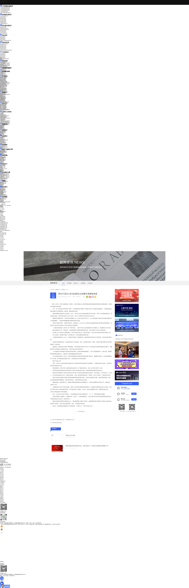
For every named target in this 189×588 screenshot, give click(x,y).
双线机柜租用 (2, 39)
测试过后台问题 (58, 422)
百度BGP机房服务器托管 (6, 50)
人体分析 (3, 114)
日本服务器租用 (3, 32)
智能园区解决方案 (3, 227)
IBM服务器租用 (3, 18)
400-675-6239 (3, 562)
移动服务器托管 (3, 46)
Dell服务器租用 (4, 16)
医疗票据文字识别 (4, 83)
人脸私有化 (2, 120)
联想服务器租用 (3, 22)
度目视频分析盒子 (3, 104)
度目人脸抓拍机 (3, 108)
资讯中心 (2, 199)
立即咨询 (134, 393)
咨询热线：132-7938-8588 (5, 205)
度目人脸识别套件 (3, 107)
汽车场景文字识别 (3, 81)
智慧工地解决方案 (4, 177)
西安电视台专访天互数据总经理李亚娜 (124, 339)
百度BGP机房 (2, 481)
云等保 (2, 138)
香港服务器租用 (4, 28)
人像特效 (2, 119)
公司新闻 (2, 198)
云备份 (1, 214)
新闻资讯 (57, 289)
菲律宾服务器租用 (4, 29)
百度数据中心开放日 (5, 201)
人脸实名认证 (3, 116)
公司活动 (90, 283)
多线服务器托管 (3, 48)
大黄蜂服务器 (3, 23)
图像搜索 (2, 126)
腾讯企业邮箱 (2, 165)
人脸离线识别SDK (4, 115)
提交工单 (2, 488)
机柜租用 (4, 35)
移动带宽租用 (2, 56)
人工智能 (2, 74)
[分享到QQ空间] (95, 297)
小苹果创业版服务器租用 (5, 7)
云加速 (1, 167)
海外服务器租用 (6, 25)
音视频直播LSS (3, 98)
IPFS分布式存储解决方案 (5, 230)
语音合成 (2, 132)
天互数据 (3, 1)
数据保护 (2, 153)
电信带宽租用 (2, 53)
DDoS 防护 (2, 69)
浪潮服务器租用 (3, 21)
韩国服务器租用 (3, 30)
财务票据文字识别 (3, 86)
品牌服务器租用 (6, 14)
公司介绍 (2, 188)
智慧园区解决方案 (4, 176)
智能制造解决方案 (3, 226)
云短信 (1, 169)
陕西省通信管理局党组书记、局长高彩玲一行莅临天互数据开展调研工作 (87, 446)
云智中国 (2, 200)
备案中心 (2, 491)
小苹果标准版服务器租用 (5, 8)
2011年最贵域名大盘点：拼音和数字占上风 (64, 419)
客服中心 (2, 487)
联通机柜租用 (2, 37)
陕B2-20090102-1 (21, 524)
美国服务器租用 (3, 27)
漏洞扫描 (3, 150)
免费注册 (2, 211)
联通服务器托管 (3, 45)
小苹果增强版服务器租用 (5, 10)
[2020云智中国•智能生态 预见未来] (127, 316)
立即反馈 (134, 399)
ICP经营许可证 (3, 156)
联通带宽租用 (2, 54)
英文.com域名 (2, 62)
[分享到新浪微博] (90, 297)
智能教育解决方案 (3, 224)
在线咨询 (2, 564)
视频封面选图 (2, 96)
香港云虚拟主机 (3, 65)
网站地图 (2, 477)
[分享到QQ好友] (92, 297)
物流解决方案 (3, 178)
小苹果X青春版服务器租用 (5, 12)
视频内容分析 (2, 93)
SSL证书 (3, 142)
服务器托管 (5, 42)
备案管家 (3, 159)
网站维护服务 (2, 219)
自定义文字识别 (3, 87)
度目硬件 (4, 103)
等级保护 (2, 137)
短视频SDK (2, 99)
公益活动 (2, 476)
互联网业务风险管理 (4, 140)
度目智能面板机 (4, 109)
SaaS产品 (2, 161)
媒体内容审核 (2, 94)
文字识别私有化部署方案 (5, 82)
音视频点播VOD (3, 97)
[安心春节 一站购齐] (127, 302)
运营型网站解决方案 (4, 222)
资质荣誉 (2, 193)
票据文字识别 (2, 80)
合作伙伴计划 (2, 189)
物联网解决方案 (3, 229)
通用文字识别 (3, 77)
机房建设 (2, 72)
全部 (63, 283)
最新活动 (2, 2)
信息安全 (2, 489)
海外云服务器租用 (3, 33)
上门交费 (2, 471)
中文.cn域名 (2, 63)
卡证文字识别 (2, 78)
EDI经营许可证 (3, 158)
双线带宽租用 (2, 57)
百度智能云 (2, 482)
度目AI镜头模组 (3, 105)
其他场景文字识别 (3, 90)
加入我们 (2, 190)
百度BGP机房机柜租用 (5, 40)
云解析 (1, 166)
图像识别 (2, 125)
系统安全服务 (3, 146)
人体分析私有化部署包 (4, 122)
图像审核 (2, 128)
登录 (1, 210)
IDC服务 (1, 479)
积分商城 (3, 194)
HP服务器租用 (3, 17)
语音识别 (2, 131)
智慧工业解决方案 (4, 175)
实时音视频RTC (3, 101)
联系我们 (2, 192)
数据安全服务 (3, 147)
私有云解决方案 (3, 182)
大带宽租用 (5, 52)
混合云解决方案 (3, 183)
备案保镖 (3, 160)
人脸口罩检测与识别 (5, 118)
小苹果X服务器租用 (4, 11)
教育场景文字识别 (3, 85)
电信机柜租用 (2, 36)
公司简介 (2, 496)
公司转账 (2, 469)
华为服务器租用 (3, 19)
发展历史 (2, 497)
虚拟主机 (2, 64)
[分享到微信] (87, 297)
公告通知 (83, 283)
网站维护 (3, 152)
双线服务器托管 (3, 47)
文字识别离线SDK (3, 88)
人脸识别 (2, 113)
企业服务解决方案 (3, 225)
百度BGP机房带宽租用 (4, 58)
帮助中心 (2, 206)
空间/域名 (5, 60)
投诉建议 (2, 493)
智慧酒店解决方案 (4, 173)
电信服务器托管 (4, 43)
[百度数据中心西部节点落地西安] (127, 331)
